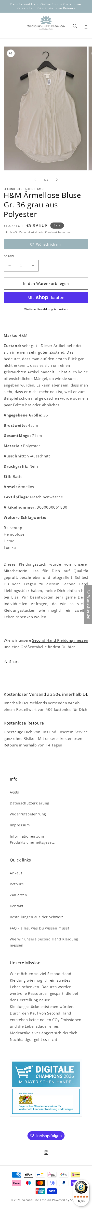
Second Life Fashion (36, 1200)
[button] (6, 26)
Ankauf (16, 873)
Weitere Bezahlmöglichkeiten (46, 309)
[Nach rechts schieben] (57, 179)
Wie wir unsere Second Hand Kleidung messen (44, 942)
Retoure (17, 884)
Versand (24, 232)
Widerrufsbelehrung (28, 814)
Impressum (20, 825)
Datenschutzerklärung (29, 803)
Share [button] (14, 661)
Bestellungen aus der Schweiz (36, 917)
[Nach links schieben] (35, 179)
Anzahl (9, 256)
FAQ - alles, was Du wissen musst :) (41, 928)
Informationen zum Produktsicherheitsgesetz (32, 839)
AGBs (14, 792)
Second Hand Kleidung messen (60, 640)
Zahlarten (18, 895)
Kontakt (16, 906)
